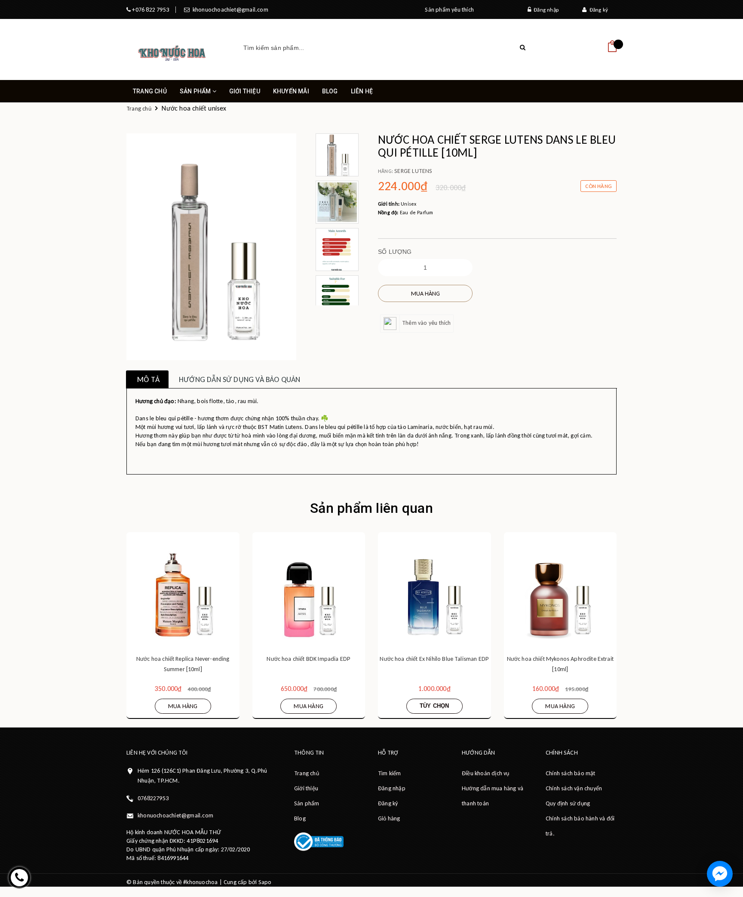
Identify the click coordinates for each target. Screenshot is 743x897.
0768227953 (153, 798)
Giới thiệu (244, 91)
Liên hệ (362, 91)
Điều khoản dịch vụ (486, 773)
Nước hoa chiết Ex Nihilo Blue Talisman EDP (434, 659)
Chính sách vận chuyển (574, 788)
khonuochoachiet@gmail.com (229, 9)
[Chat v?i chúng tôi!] (720, 874)
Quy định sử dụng (568, 803)
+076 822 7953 (150, 9)
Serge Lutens (413, 171)
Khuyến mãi (291, 91)
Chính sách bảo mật (571, 773)
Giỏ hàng (389, 818)
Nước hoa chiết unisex (194, 108)
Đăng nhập (545, 9)
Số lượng (395, 251)
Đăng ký (597, 9)
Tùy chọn (434, 706)
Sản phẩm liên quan (371, 508)
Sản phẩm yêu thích (449, 9)
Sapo (265, 882)
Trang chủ (150, 91)
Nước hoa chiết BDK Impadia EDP (308, 659)
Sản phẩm (196, 91)
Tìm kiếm (389, 773)
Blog (330, 91)
